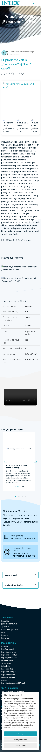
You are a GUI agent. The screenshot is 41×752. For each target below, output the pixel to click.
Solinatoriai (5, 666)
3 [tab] (22, 496)
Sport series (15, 54)
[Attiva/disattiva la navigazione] (38, 3)
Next (34, 128)
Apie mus (5, 627)
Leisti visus (20, 734)
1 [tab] (16, 496)
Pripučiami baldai (8, 675)
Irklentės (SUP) (7, 660)
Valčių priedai (11, 575)
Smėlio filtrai (6, 663)
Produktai (14, 52)
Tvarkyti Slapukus (20, 740)
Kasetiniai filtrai (7, 669)
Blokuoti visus (20, 745)
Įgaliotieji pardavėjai (14, 585)
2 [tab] (19, 496)
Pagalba (4, 635)
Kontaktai (5, 638)
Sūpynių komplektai (9, 658)
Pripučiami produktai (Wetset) (13, 683)
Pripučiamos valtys (27, 52)
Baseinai (4, 646)
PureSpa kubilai (7, 649)
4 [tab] (25, 496)
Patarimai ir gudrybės (9, 629)
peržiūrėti (17, 486)
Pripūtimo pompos (9, 672)
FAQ (3, 632)
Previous (6, 128)
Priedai (4, 680)
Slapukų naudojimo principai (12, 691)
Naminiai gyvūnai (8, 677)
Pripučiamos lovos (8, 652)
